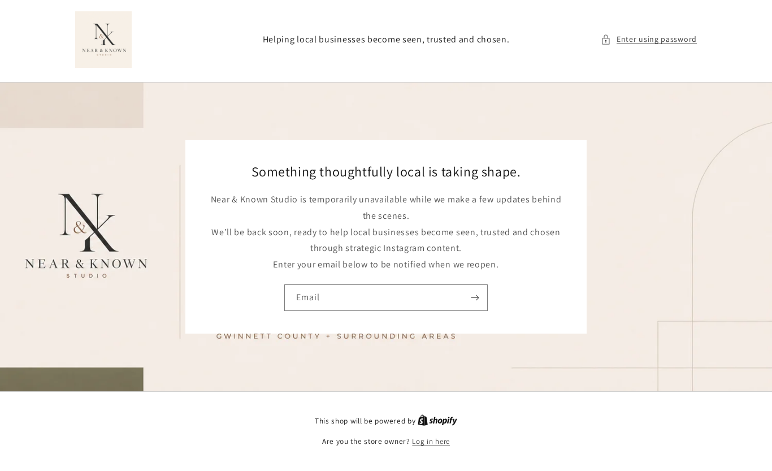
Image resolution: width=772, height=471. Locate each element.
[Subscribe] (474, 297)
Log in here (431, 441)
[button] (649, 39)
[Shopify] (437, 421)
